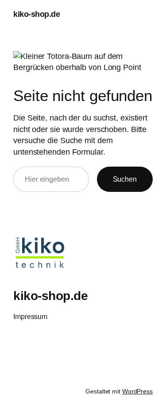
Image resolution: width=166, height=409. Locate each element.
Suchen (125, 179)
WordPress (137, 391)
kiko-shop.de (36, 14)
